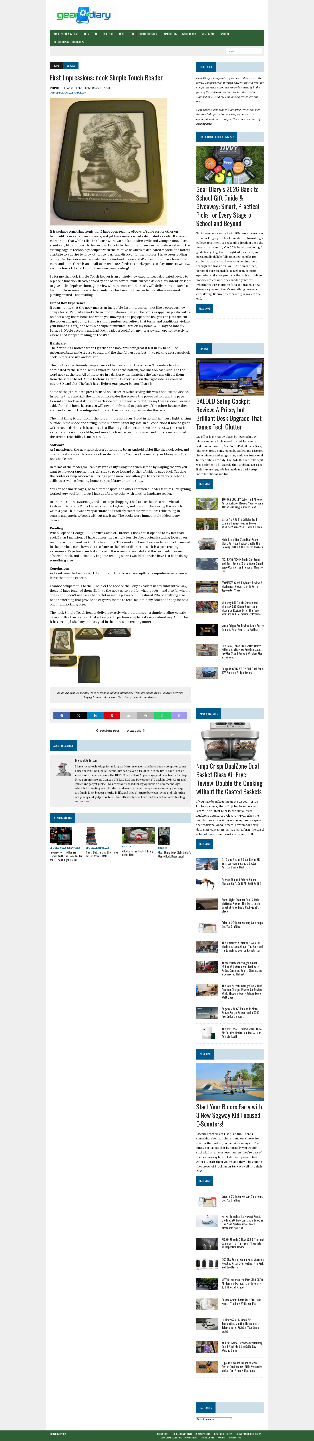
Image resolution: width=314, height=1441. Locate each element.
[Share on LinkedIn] (95, 715)
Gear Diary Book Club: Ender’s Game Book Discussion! (174, 854)
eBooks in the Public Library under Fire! (137, 853)
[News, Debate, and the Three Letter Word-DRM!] (91, 843)
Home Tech (90, 34)
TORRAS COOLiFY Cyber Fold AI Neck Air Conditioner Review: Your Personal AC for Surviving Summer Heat (242, 503)
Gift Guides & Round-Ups (68, 42)
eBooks (68, 88)
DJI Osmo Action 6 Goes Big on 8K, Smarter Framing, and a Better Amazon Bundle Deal (241, 863)
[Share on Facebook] (61, 715)
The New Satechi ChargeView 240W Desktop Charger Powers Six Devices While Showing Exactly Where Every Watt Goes (242, 991)
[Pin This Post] (112, 715)
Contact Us (235, 1437)
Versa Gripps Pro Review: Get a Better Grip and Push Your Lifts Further (243, 627)
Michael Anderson (74, 92)
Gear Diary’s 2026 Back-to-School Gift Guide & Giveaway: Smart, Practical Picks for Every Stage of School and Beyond (228, 206)
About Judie (162, 1434)
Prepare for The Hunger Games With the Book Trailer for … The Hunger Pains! (66, 856)
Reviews (204, 349)
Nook (107, 88)
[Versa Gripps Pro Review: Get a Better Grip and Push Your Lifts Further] (207, 634)
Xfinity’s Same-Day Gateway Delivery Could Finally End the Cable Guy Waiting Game (242, 1347)
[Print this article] (145, 715)
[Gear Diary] (84, 15)
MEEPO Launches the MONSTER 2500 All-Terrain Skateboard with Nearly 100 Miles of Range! (242, 1284)
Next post (134, 731)
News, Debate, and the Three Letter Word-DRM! (102, 854)
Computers (170, 34)
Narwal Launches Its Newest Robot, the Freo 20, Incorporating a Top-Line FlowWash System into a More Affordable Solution (242, 1222)
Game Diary (189, 34)
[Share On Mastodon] (179, 715)
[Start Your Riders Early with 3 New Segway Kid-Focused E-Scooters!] (230, 1099)
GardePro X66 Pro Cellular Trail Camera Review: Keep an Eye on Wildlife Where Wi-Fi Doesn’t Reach (242, 523)
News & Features (70, 847)
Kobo (79, 88)
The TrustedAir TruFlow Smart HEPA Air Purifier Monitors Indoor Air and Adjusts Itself (242, 1033)
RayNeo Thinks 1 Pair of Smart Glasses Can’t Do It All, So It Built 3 (241, 882)
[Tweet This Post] (78, 715)
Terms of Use (207, 1437)
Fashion (224, 34)
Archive (221, 1437)
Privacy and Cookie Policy (248, 1434)
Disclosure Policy (223, 1434)
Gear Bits (205, 1054)
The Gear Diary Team (182, 1434)
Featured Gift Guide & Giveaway (217, 137)
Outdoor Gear (148, 34)
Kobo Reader (93, 88)
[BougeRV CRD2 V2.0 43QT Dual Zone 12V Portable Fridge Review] (207, 677)
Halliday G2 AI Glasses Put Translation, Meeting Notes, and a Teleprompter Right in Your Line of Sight (241, 1325)
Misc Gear (208, 34)
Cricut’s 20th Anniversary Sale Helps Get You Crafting (242, 925)
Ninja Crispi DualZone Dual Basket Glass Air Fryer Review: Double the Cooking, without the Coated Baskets (242, 543)
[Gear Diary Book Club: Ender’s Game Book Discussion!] (164, 843)
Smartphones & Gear (65, 34)
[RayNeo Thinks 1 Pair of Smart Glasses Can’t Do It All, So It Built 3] (207, 888)
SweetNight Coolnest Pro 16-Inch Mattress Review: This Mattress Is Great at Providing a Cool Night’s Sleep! (241, 905)
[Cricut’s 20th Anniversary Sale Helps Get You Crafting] (207, 931)
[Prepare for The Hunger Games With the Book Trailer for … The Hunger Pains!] (61, 843)
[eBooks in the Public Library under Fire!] (138, 842)
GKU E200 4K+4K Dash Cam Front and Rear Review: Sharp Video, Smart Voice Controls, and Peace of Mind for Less (243, 565)
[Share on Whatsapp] (162, 715)
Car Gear (108, 34)
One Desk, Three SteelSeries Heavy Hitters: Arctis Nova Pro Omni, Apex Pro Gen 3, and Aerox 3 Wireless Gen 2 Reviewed (242, 651)
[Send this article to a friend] (128, 715)
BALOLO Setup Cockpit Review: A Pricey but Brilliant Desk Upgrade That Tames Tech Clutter (229, 413)
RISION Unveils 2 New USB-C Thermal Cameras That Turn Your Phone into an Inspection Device (243, 1243)
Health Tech (126, 34)
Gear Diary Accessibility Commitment (179, 1437)
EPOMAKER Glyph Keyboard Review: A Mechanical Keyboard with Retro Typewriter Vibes (242, 587)
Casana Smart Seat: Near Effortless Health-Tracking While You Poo (241, 1302)
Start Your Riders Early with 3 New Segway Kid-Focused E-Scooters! (229, 1115)
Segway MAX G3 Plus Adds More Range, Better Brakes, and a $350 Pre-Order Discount (240, 1013)
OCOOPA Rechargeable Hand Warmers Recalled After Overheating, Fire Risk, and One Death (243, 1263)
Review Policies (203, 1434)
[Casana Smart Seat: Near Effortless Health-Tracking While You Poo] (207, 1308)
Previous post (109, 731)
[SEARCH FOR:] (244, 51)
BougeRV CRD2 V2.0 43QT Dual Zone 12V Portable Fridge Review (242, 671)
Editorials (102, 847)
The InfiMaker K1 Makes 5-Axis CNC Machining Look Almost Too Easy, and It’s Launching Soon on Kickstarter (242, 947)
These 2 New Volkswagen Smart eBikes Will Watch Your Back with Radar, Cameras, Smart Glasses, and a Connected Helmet (242, 968)
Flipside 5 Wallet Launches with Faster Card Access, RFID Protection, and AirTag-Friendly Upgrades (242, 1367)
